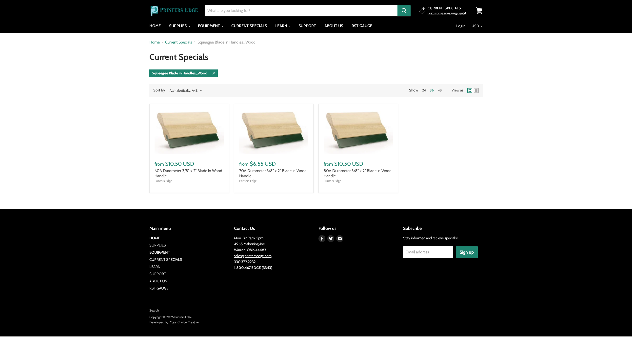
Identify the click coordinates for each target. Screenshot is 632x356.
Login (460, 26)
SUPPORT (307, 25)
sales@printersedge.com (253, 256)
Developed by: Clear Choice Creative (174, 322)
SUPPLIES (178, 25)
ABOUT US (333, 25)
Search (154, 310)
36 (432, 90)
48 (440, 90)
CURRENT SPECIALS (249, 25)
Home (154, 42)
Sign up (467, 252)
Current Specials (178, 42)
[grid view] (469, 90)
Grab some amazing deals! (447, 13)
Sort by (159, 90)
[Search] (404, 10)
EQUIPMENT (209, 25)
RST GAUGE (362, 25)
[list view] (476, 90)
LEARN (281, 25)
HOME (155, 25)
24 (424, 90)
